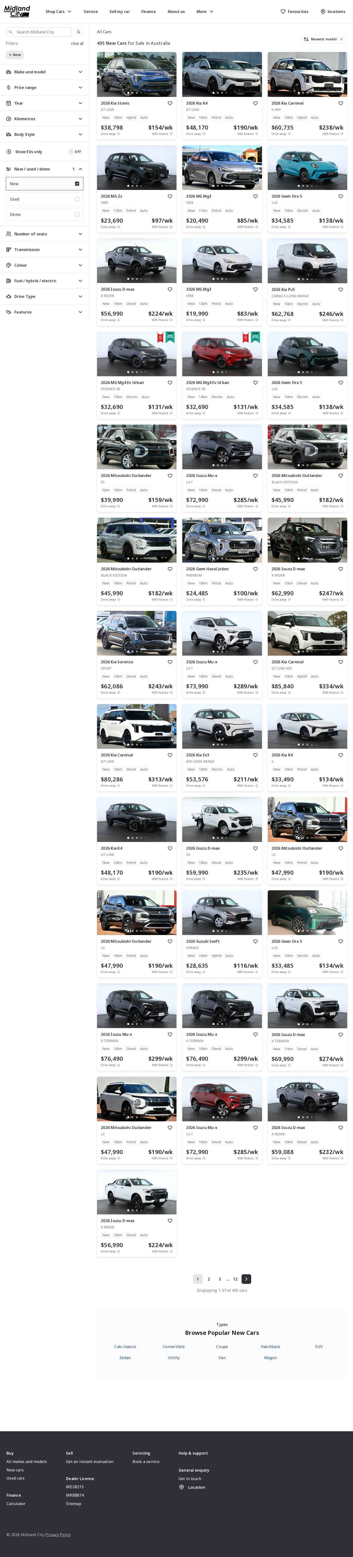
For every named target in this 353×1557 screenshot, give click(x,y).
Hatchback (270, 1346)
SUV (319, 1346)
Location (196, 1487)
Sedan (125, 1357)
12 (235, 1279)
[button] (78, 32)
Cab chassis (125, 1346)
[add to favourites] (170, 103)
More (202, 11)
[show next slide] (169, 78)
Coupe (222, 1346)
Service (91, 11)
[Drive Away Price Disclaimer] (118, 134)
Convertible (174, 1346)
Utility (174, 1357)
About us (176, 11)
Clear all (77, 43)
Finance (148, 11)
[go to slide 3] (137, 93)
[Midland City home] (17, 11)
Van (222, 1357)
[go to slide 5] (145, 93)
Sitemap (73, 1503)
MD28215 (75, 1486)
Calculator (16, 1503)
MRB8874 (75, 1495)
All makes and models (26, 1461)
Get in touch (190, 1478)
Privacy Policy (58, 1534)
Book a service (146, 1461)
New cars (15, 1470)
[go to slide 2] (132, 93)
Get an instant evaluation (89, 1461)
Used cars (15, 1478)
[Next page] (246, 1279)
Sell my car (120, 11)
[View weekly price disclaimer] (171, 134)
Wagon (270, 1357)
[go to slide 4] (141, 93)
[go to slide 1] (128, 93)
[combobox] (39, 32)
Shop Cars (55, 11)
